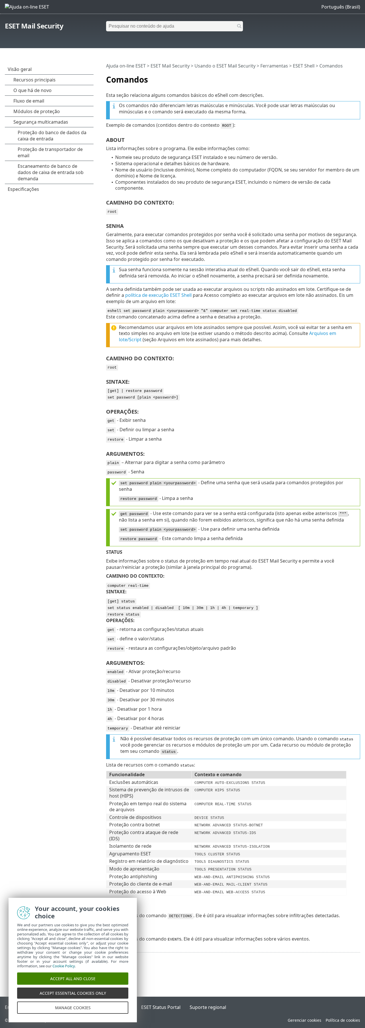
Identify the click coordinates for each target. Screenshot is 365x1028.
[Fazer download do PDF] (348, 77)
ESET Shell (304, 66)
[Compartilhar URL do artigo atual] (340, 77)
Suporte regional (208, 1007)
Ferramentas (274, 66)
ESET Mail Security (34, 25)
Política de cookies (343, 1020)
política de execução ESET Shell (158, 295)
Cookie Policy (63, 965)
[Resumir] (357, 77)
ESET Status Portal (161, 1007)
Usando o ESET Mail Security (225, 66)
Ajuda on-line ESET (126, 66)
